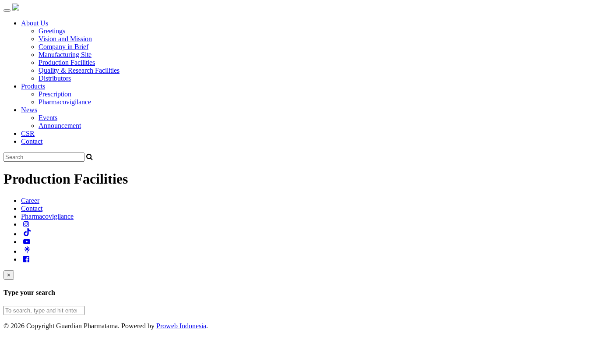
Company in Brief (63, 46)
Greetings (52, 31)
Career (30, 200)
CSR (28, 133)
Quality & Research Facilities (79, 70)
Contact (31, 141)
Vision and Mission (65, 39)
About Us (34, 23)
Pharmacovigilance (65, 102)
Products (33, 86)
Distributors (55, 78)
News (29, 110)
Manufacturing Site (65, 54)
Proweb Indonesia (181, 326)
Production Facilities (67, 62)
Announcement (60, 125)
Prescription (55, 94)
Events (48, 117)
